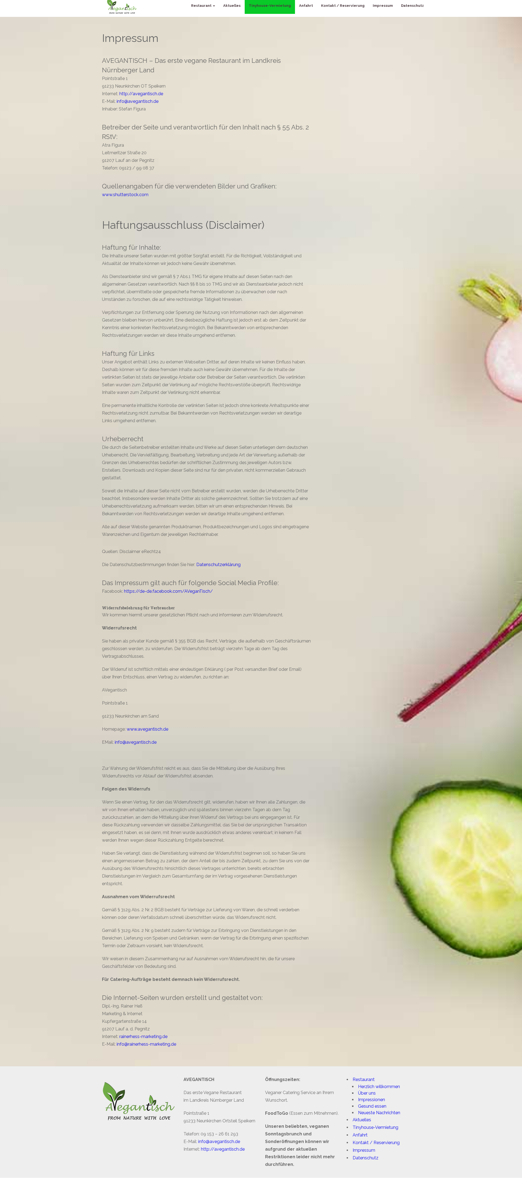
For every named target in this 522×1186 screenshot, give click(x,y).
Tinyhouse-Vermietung (375, 1127)
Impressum (364, 1150)
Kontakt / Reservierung (376, 1142)
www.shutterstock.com (125, 194)
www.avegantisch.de (147, 729)
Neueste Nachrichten (379, 1112)
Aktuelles (362, 1119)
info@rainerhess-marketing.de (146, 1044)
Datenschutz (365, 1157)
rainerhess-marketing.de (143, 1036)
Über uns (367, 1093)
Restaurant (364, 1079)
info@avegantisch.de (138, 101)
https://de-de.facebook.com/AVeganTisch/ (168, 591)
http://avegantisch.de (141, 93)
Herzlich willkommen (379, 1086)
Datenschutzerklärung (218, 564)
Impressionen (371, 1099)
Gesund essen (372, 1106)
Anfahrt (360, 1135)
